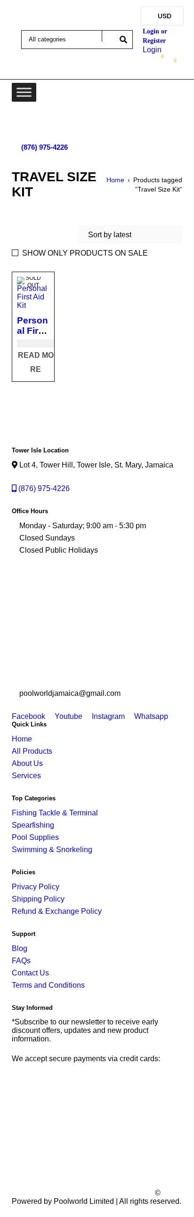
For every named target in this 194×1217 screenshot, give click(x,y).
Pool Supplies (35, 837)
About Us (27, 763)
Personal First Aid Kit (32, 330)
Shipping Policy (38, 899)
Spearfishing (33, 825)
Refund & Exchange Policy (57, 911)
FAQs (21, 961)
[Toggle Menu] (24, 92)
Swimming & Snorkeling (52, 850)
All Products (32, 751)
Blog (19, 948)
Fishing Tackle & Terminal (55, 813)
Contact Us (30, 973)
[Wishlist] (157, 58)
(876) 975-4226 (44, 147)
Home (115, 180)
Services (26, 776)
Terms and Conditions (48, 985)
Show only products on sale (85, 253)
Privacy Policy (35, 887)
